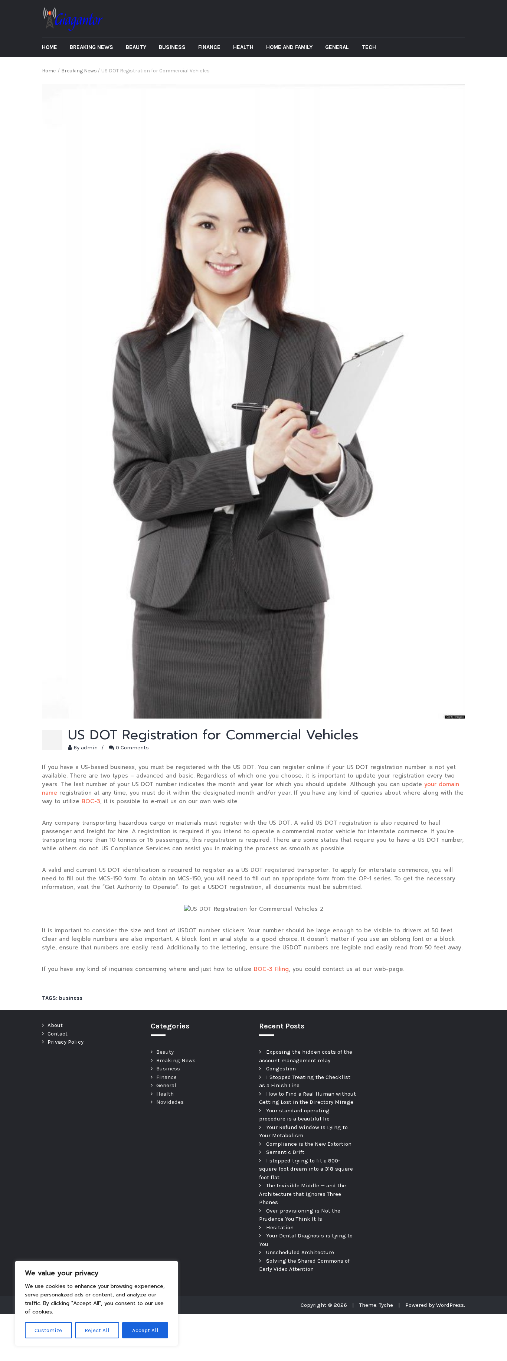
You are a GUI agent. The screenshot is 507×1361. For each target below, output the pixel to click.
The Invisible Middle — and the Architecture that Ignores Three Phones (302, 1193)
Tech (369, 47)
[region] (96, 1303)
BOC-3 (91, 801)
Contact (58, 1033)
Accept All (145, 1330)
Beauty (136, 47)
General (337, 47)
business (70, 998)
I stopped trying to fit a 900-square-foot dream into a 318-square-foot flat (307, 1169)
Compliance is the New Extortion (308, 1144)
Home (49, 47)
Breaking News (91, 47)
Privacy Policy (66, 1041)
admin (89, 747)
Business (172, 47)
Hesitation (280, 1227)
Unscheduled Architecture (300, 1252)
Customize (48, 1330)
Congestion (281, 1068)
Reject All (97, 1330)
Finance (209, 47)
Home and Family (289, 47)
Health (243, 47)
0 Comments (132, 747)
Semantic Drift (285, 1152)
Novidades (170, 1102)
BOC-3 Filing (271, 969)
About (55, 1025)
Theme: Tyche (376, 1305)
